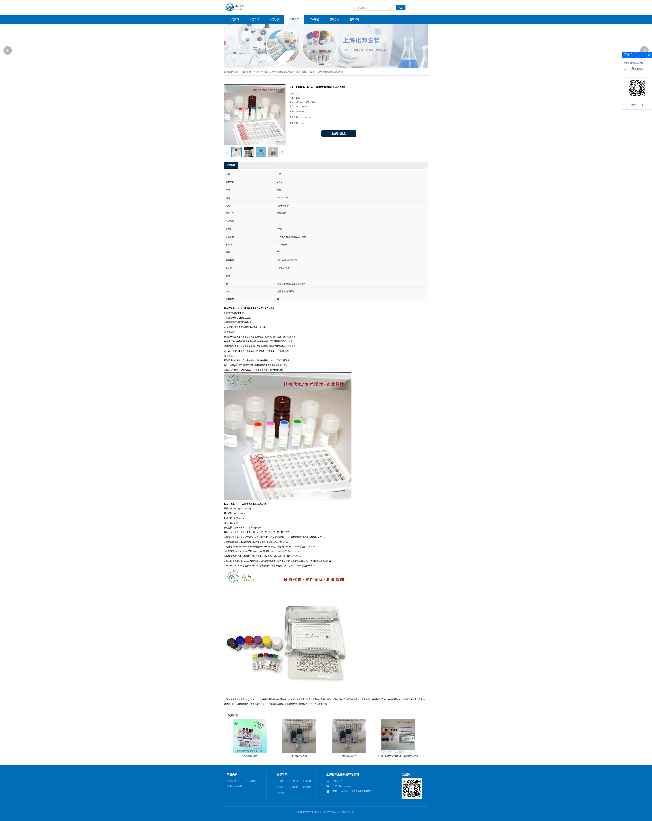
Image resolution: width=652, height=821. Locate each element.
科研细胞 (251, 781)
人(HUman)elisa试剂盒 (234, 787)
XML (351, 812)
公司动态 (307, 781)
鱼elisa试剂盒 (285, 72)
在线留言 (281, 793)
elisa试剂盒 (271, 72)
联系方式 (307, 787)
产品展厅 (258, 72)
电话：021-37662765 (342, 786)
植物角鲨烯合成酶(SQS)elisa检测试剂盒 (398, 756)
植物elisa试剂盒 (299, 756)
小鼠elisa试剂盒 (349, 756)
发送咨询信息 (338, 133)
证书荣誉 (294, 787)
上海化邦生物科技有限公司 (309, 812)
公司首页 (281, 781)
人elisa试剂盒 (250, 756)
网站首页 (246, 72)
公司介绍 (294, 781)
